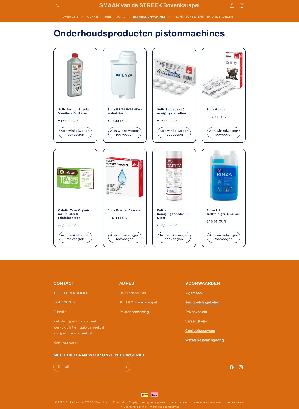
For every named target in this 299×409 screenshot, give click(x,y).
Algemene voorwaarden (207, 402)
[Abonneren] (125, 367)
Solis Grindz (215, 109)
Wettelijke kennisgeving (164, 407)
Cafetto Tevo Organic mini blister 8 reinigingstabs (74, 214)
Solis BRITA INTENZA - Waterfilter (125, 111)
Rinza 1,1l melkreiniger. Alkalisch (223, 212)
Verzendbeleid (235, 402)
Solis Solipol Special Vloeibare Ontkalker (74, 111)
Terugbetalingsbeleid (155, 402)
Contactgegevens (135, 407)
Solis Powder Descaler (125, 210)
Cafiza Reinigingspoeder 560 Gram (174, 214)
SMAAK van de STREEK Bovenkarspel (89, 402)
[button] (58, 5)
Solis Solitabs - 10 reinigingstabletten (171, 111)
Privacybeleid (180, 402)
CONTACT (64, 283)
